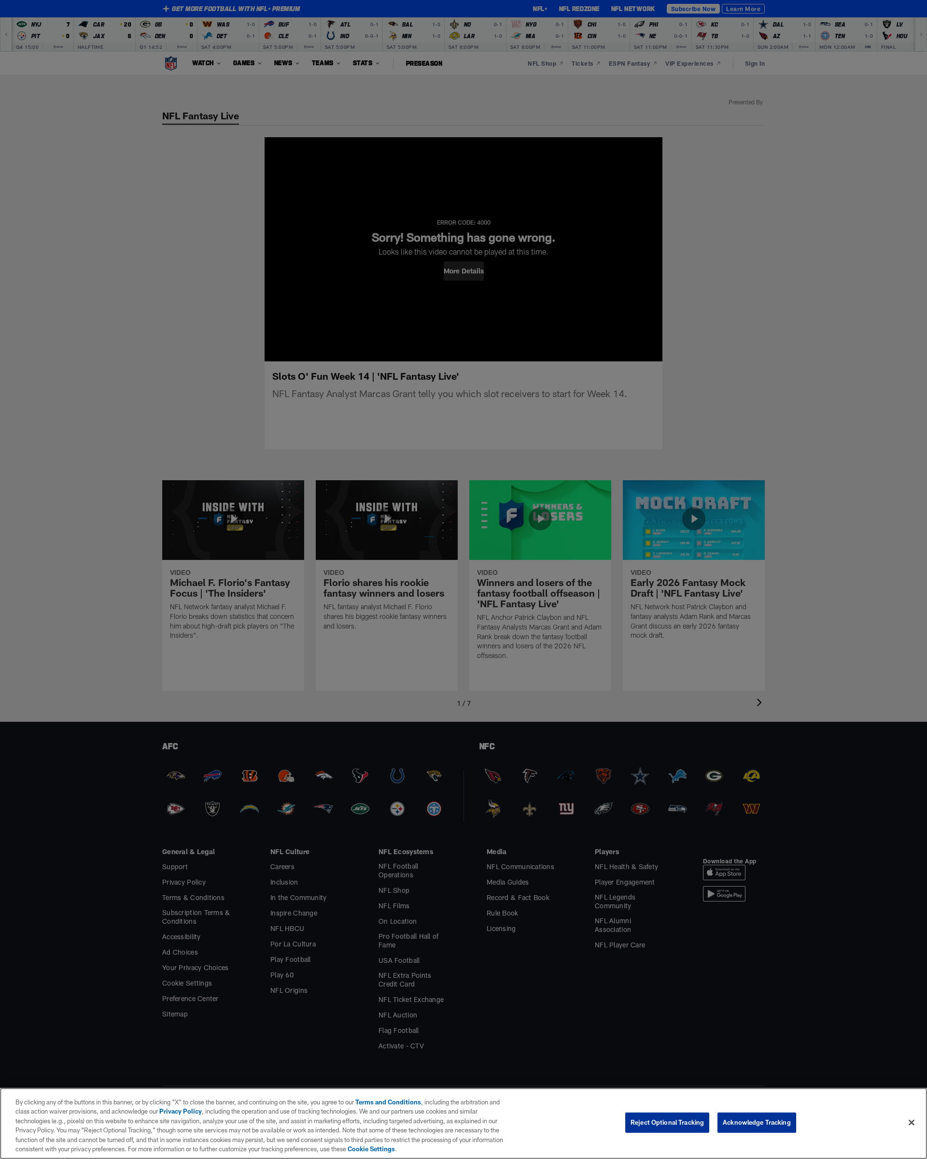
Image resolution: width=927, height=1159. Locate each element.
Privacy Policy (180, 1111)
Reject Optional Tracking (667, 1122)
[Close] (911, 1122)
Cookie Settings (371, 1149)
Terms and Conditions (388, 1102)
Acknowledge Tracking (757, 1122)
